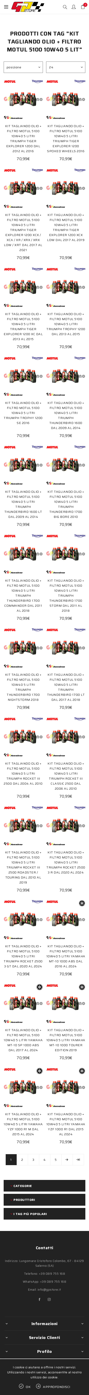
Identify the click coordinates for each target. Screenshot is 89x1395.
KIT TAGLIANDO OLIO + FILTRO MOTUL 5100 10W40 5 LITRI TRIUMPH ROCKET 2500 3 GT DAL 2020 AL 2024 (23, 956)
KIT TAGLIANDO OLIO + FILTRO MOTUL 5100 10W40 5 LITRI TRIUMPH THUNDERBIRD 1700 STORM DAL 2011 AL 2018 (65, 595)
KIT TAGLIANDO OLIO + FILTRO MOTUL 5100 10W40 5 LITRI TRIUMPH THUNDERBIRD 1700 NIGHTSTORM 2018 (23, 687)
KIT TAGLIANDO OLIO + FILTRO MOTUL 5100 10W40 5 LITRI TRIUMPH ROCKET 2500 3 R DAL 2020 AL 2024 (65, 862)
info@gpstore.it (49, 1289)
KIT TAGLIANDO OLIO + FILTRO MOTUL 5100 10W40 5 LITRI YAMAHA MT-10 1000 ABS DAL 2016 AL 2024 (65, 956)
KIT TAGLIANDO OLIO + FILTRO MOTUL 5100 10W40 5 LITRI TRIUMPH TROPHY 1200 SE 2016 (23, 412)
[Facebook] (39, 1299)
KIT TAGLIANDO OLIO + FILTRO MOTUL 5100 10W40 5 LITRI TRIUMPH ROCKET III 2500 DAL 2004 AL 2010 (23, 773)
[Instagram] (49, 1299)
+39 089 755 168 (52, 1273)
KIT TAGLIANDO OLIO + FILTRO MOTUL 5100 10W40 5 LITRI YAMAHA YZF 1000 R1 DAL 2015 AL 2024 (65, 1124)
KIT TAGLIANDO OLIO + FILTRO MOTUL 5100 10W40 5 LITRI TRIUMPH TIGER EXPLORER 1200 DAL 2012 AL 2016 (23, 138)
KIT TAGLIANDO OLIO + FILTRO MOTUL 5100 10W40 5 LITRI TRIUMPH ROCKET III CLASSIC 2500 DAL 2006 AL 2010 (65, 776)
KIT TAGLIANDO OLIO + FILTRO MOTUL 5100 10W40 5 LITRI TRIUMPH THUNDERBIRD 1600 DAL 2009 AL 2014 (65, 415)
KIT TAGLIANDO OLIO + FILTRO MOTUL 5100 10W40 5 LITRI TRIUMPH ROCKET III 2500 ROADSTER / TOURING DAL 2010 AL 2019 (23, 867)
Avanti (67, 1159)
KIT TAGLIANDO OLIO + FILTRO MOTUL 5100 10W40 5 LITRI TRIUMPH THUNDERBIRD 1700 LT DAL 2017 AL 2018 (66, 687)
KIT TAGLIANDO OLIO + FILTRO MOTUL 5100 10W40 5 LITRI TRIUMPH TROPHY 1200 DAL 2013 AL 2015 (65, 324)
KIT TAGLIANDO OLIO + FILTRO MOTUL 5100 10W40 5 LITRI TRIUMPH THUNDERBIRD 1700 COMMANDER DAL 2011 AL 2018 (23, 595)
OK (28, 1386)
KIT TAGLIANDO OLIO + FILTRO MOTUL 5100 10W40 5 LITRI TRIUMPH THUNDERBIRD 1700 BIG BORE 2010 (65, 504)
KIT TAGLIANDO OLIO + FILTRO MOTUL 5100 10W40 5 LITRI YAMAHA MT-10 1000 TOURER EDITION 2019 (65, 1040)
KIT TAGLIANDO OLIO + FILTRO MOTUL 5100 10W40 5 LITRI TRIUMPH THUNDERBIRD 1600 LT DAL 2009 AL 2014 (23, 504)
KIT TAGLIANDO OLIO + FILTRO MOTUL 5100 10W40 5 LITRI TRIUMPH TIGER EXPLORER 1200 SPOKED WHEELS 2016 (65, 138)
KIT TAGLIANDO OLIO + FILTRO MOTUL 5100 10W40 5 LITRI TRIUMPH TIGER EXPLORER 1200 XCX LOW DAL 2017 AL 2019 (65, 227)
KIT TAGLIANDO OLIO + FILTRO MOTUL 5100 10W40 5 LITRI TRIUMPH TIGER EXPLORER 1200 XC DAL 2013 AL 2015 (23, 326)
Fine (78, 1159)
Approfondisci (56, 1386)
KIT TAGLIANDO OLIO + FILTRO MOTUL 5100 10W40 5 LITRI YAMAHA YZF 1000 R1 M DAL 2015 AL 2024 (23, 1124)
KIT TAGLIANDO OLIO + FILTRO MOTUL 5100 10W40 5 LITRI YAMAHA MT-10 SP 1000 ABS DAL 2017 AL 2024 (23, 1040)
